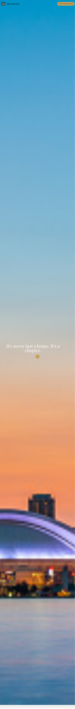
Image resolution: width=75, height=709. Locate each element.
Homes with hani (13, 4)
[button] (66, 4)
